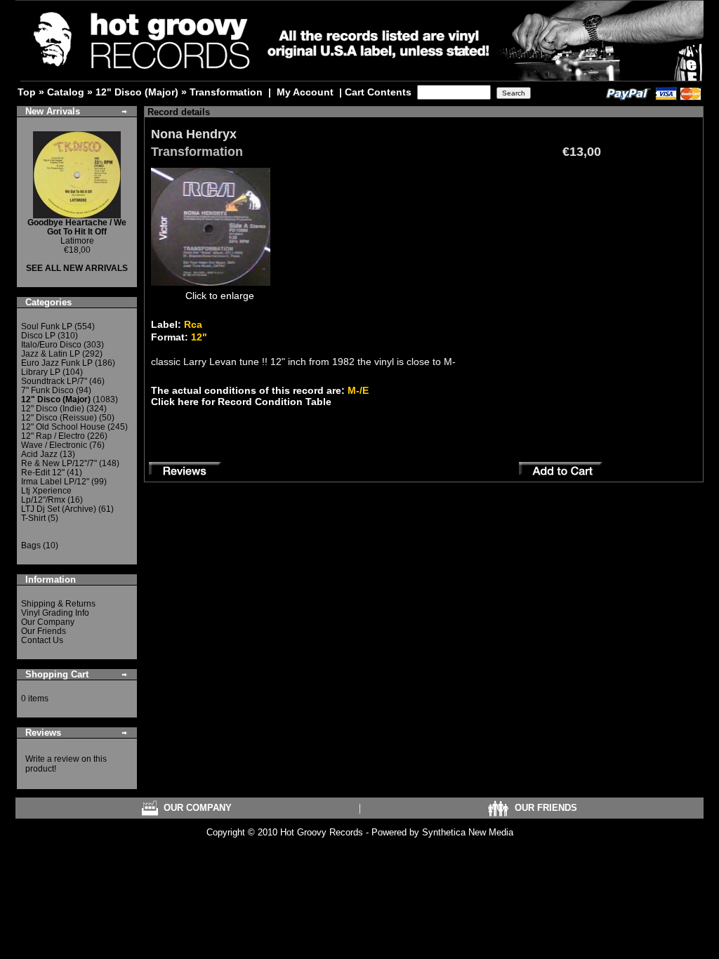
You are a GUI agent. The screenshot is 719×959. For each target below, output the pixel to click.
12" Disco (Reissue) (59, 418)
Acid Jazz (39, 454)
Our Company (47, 622)
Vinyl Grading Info (55, 613)
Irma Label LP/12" (55, 482)
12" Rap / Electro (53, 436)
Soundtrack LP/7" (54, 381)
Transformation (226, 92)
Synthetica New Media (467, 832)
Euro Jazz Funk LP (57, 363)
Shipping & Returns (58, 604)
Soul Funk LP (46, 326)
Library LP (40, 372)
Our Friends (43, 631)
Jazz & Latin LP (50, 354)
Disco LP (38, 335)
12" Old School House (63, 427)
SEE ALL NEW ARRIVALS (77, 268)
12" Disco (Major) (136, 92)
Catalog (65, 92)
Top (27, 92)
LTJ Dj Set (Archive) (58, 509)
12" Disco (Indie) (52, 409)
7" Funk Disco (47, 390)
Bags (31, 545)
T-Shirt (33, 518)
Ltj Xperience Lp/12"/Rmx (46, 495)
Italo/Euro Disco (51, 345)
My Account (305, 92)
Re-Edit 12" (43, 472)
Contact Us (42, 640)
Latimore (76, 232)
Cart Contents (378, 92)
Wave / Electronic (54, 445)
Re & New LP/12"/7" (59, 463)
